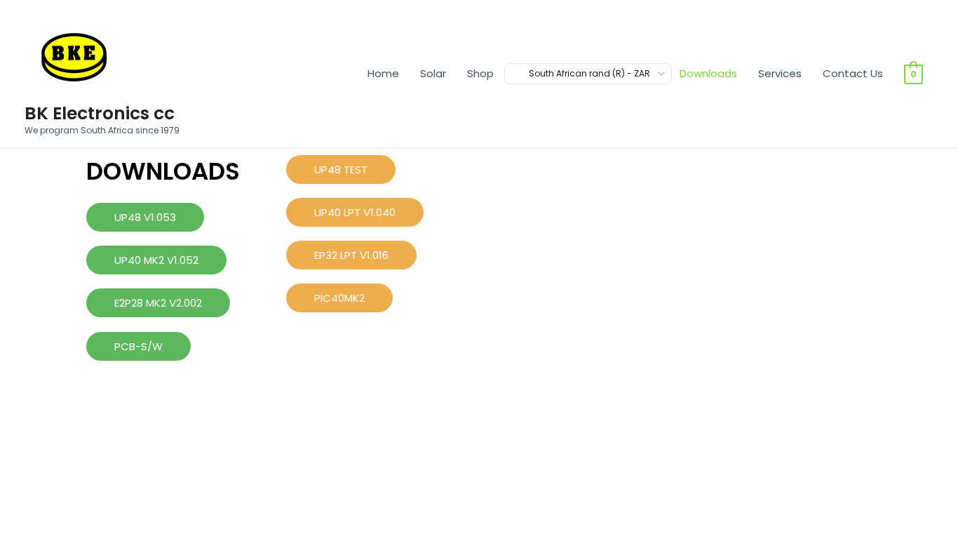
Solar (433, 73)
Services (780, 73)
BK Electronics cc (100, 113)
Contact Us (853, 73)
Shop (480, 73)
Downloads (708, 73)
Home (383, 73)
